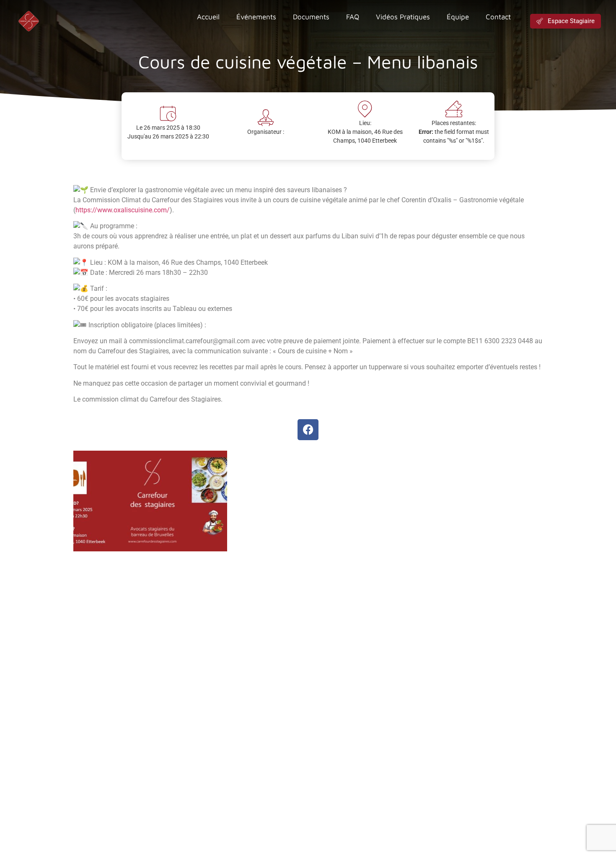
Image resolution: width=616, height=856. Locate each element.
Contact (498, 17)
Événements (256, 17)
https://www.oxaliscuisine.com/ (122, 210)
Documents (311, 17)
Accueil (208, 17)
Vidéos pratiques (403, 17)
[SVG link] (28, 21)
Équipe (458, 17)
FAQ (352, 17)
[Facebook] (308, 429)
